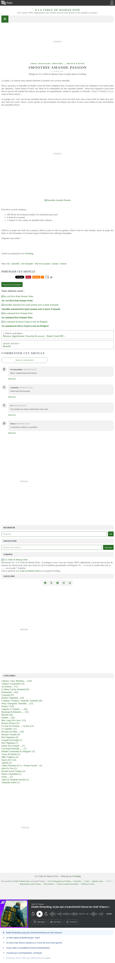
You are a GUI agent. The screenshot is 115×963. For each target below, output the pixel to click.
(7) (11, 740)
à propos (73, 922)
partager (57, 922)
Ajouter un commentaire (24, 360)
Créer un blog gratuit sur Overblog (59, 881)
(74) (12, 684)
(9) (10, 734)
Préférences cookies (88, 884)
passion (47, 263)
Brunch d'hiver (75, 63)
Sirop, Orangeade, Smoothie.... (48, 63)
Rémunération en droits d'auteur (30, 884)
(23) (15, 712)
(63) (15, 689)
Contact (86, 881)
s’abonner (41, 922)
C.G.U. (109, 881)
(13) (10, 723)
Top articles (77, 881)
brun (62, 263)
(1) (11, 774)
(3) (6, 762)
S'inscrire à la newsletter (12, 285)
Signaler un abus (98, 881)
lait (23, 263)
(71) (9, 686)
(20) (7, 715)
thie (17, 263)
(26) (14, 709)
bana (54, 263)
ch (65, 263)
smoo (14, 263)
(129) (16, 681)
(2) (9, 768)
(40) (21, 700)
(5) (18, 751)
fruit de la (39, 263)
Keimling (29, 253)
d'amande (29, 263)
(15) (13, 720)
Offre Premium (49, 884)
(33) (17, 703)
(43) (12, 698)
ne (57, 263)
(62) (9, 692)
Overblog (76, 876)
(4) (9, 757)
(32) (7, 706)
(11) (9, 729)
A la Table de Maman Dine (57, 9)
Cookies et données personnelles (67, 884)
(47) (7, 695)
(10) (12, 731)
